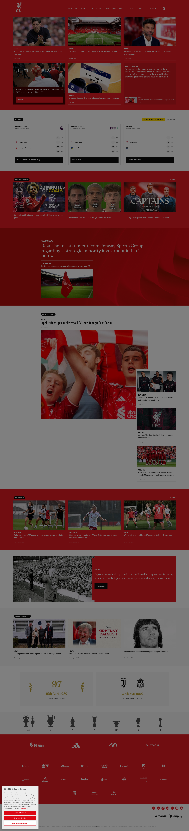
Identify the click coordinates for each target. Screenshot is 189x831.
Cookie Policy (24, 808)
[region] (20, 807)
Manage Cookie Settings (20, 823)
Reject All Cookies (20, 818)
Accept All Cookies (20, 812)
